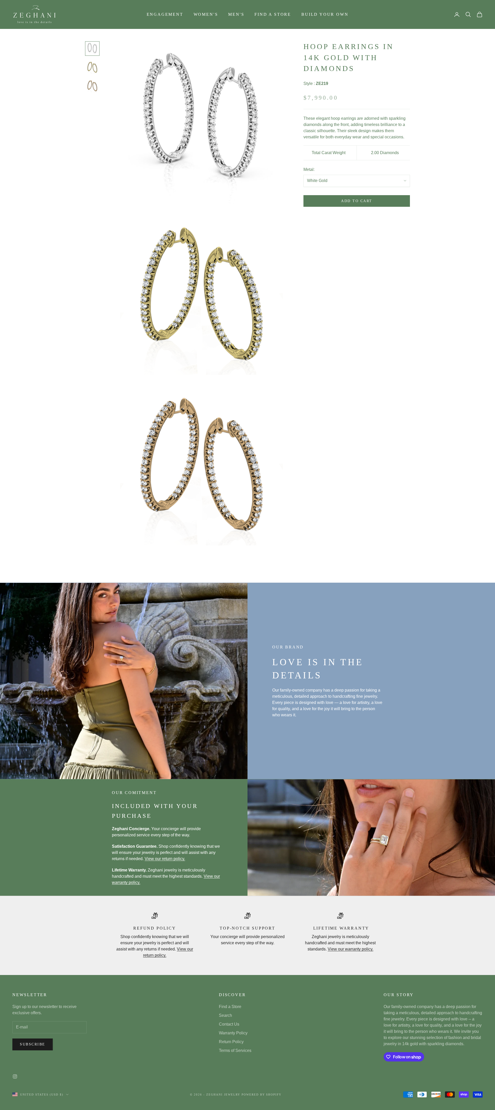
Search (225, 1015)
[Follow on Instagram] (15, 1076)
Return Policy (231, 1042)
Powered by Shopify (262, 1094)
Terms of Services (235, 1050)
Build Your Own (324, 14)
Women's (206, 14)
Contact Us (229, 1024)
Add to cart (356, 201)
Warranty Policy (233, 1033)
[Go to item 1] (92, 48)
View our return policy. (165, 859)
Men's (236, 14)
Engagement (165, 14)
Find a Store (272, 14)
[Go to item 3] (92, 85)
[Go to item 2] (92, 67)
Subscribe (32, 1044)
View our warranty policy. (350, 949)
